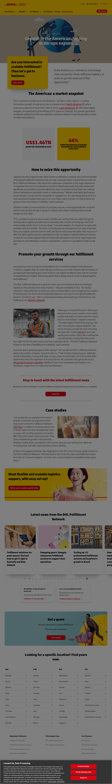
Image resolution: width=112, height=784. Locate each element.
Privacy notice (52, 782)
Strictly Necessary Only (83, 772)
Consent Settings (83, 766)
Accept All (83, 778)
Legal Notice (61, 782)
